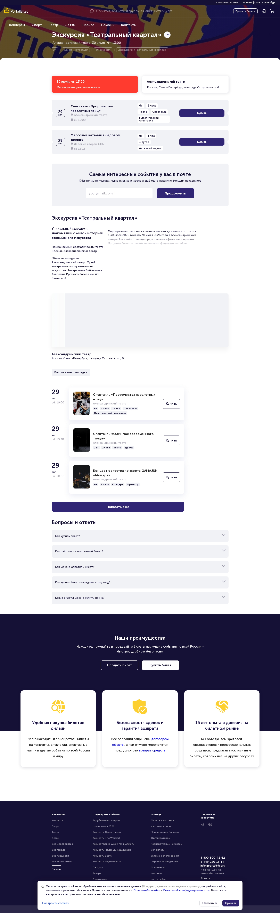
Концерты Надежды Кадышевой (112, 849)
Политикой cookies (146, 890)
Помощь (107, 25)
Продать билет (119, 665)
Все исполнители (62, 861)
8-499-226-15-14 (212, 862)
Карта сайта (158, 879)
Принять (231, 903)
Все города (58, 849)
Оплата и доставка (162, 820)
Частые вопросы (161, 826)
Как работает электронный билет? (79, 551)
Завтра (97, 873)
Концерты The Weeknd (106, 838)
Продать (245, 11)
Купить (202, 113)
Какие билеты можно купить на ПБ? (79, 598)
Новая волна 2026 (104, 826)
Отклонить (209, 903)
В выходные (100, 879)
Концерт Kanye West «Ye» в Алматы (113, 843)
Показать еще (118, 507)
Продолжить (175, 193)
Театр (53, 25)
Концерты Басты (102, 855)
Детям (70, 25)
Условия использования (165, 855)
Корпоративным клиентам (166, 843)
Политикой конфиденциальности (186, 890)
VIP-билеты (158, 849)
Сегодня (98, 867)
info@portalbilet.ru (212, 865)
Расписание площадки (71, 372)
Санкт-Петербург (265, 2)
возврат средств (152, 750)
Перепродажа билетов (165, 832)
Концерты (17, 25)
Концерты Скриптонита (107, 832)
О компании (158, 867)
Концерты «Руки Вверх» (107, 861)
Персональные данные (164, 861)
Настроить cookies (55, 903)
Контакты (128, 25)
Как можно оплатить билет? (74, 567)
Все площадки (60, 855)
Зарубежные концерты (106, 820)
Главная (248, 2)
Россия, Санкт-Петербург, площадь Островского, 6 (183, 84)
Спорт (37, 25)
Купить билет (160, 665)
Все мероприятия (62, 843)
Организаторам (160, 838)
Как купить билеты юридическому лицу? (82, 582)
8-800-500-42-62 (227, 2)
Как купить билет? (67, 536)
